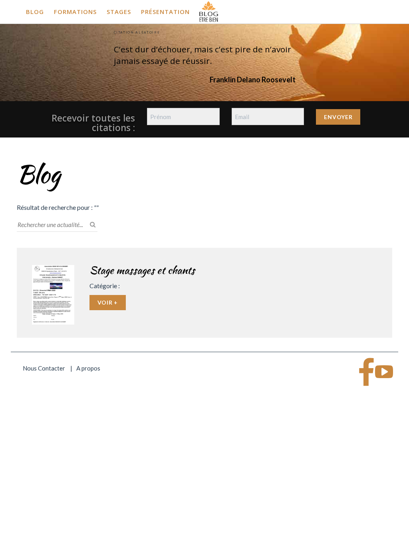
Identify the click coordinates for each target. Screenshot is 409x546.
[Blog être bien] (208, 11)
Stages (119, 12)
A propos (88, 368)
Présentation (165, 12)
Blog (35, 12)
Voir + (107, 302)
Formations (75, 12)
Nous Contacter (44, 368)
